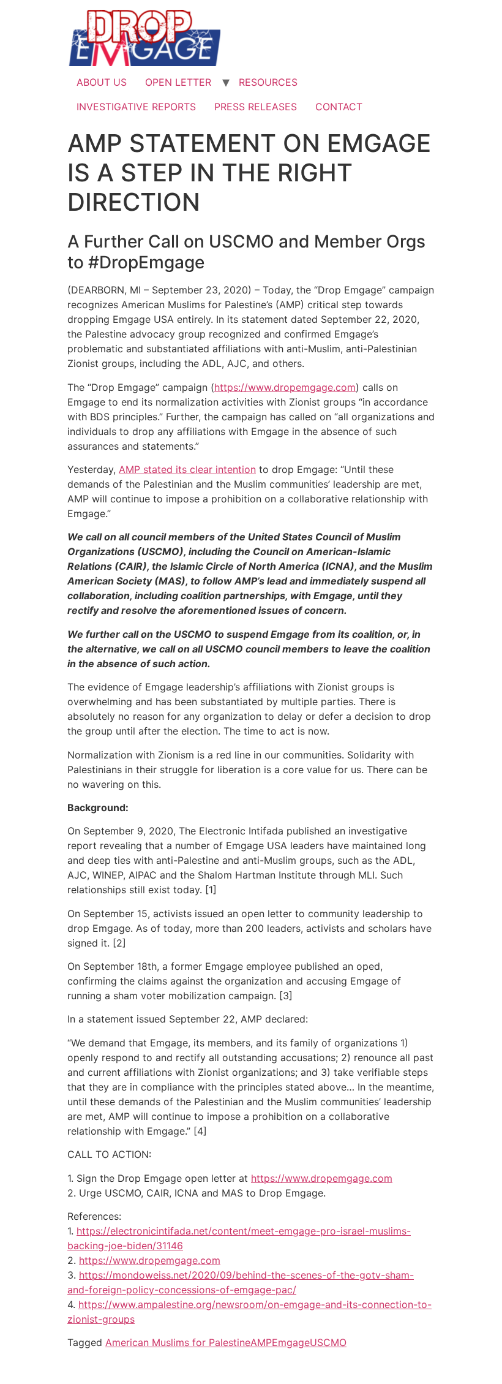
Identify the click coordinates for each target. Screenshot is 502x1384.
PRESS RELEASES (255, 106)
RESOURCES (268, 82)
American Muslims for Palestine (177, 1342)
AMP (261, 1342)
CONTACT (338, 106)
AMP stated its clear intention (187, 469)
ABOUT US (102, 82)
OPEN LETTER (178, 82)
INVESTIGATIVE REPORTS (136, 106)
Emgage (291, 1342)
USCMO (328, 1342)
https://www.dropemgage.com (285, 387)
